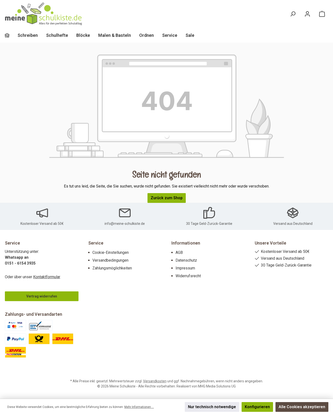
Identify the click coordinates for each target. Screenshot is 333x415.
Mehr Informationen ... (139, 407)
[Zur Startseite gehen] (44, 14)
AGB (179, 252)
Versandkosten (154, 381)
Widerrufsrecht (188, 276)
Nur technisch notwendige (212, 407)
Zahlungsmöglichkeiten (112, 268)
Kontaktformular (46, 277)
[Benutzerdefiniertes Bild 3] (15, 338)
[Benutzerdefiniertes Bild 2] (40, 325)
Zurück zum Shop (167, 198)
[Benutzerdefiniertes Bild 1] (15, 325)
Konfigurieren (257, 407)
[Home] (11, 35)
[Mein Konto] (307, 14)
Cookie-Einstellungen (110, 252)
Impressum (185, 268)
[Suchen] (293, 14)
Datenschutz (186, 260)
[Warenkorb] (322, 14)
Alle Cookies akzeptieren (302, 407)
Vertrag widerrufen (41, 296)
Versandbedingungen (110, 260)
